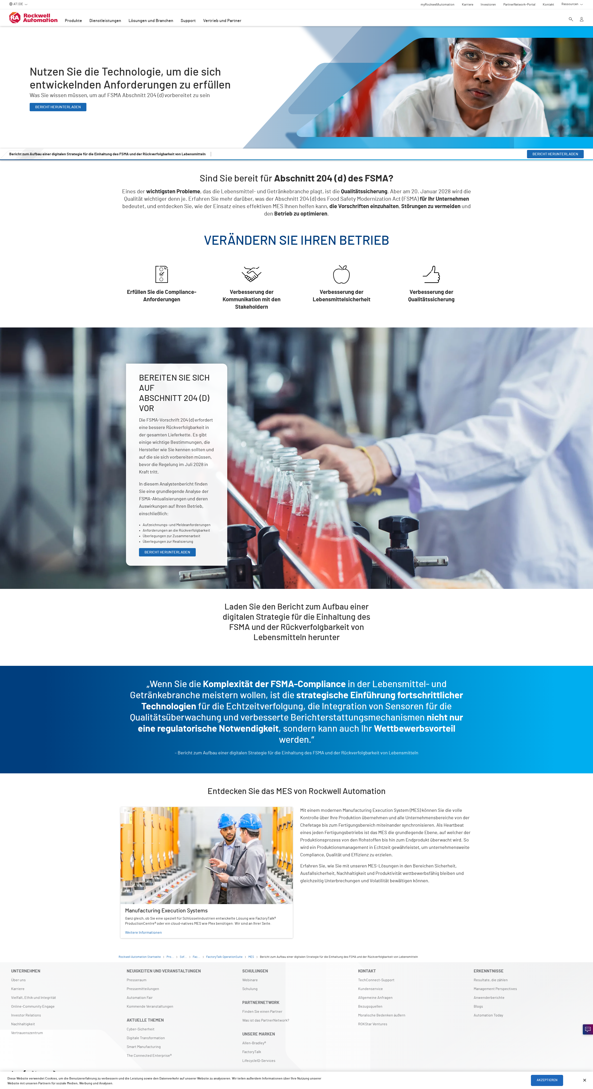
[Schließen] (584, 1080)
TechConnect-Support (376, 980)
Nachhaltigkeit (23, 1024)
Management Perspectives (495, 989)
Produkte (73, 21)
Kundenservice (370, 989)
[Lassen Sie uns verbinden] (588, 1029)
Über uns (18, 980)
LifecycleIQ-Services (258, 1061)
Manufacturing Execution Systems (148, 810)
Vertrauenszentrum (27, 1033)
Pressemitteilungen (143, 989)
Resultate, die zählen (491, 980)
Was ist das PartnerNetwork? (265, 1020)
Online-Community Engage (33, 1006)
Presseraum (136, 980)
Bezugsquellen (370, 1006)
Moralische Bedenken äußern (381, 1015)
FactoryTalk (251, 1052)
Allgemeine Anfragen (375, 998)
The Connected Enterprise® (149, 1055)
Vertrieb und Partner (222, 21)
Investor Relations (26, 1015)
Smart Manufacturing (144, 1047)
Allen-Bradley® (254, 1043)
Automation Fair (140, 998)
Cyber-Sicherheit (141, 1029)
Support (188, 21)
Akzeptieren (547, 1080)
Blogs (478, 1006)
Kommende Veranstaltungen (150, 1006)
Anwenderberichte (489, 998)
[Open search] (571, 19)
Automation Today (488, 1015)
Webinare (250, 980)
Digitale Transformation (146, 1038)
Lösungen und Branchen (151, 21)
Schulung (250, 989)
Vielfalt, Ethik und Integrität (33, 998)
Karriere (18, 989)
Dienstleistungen (105, 21)
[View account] (582, 19)
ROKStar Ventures (372, 1024)
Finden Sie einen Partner (262, 1011)
